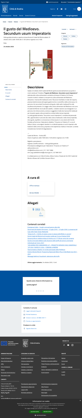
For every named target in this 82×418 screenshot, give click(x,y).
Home (4, 22)
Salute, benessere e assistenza (49, 370)
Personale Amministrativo (8, 373)
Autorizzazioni (45, 372)
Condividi (64, 29)
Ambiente (44, 367)
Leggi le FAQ (24, 390)
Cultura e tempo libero (27, 361)
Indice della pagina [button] (10, 84)
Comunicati (65, 361)
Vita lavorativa (25, 364)
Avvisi (63, 364)
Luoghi (63, 372)
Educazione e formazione (48, 358)
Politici (3, 370)
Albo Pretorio (44, 387)
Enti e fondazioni (5, 367)
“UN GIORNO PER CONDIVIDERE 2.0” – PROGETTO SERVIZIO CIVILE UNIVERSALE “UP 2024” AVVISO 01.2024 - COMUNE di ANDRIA (52, 246)
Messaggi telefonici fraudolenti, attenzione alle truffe (43, 256)
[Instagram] (64, 9)
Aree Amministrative (6, 361)
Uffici (2, 364)
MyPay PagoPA (5, 393)
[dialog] (41, 408)
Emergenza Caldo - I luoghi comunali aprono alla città (44, 227)
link (56, 408)
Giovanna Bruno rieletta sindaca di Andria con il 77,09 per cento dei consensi (51, 238)
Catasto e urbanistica (27, 370)
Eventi (63, 375)
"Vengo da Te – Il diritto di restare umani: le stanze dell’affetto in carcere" (49, 234)
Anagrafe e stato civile (27, 358)
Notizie (16, 22)
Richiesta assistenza (26, 393)
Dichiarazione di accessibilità (49, 395)
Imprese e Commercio (27, 367)
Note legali (44, 393)
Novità (10, 22)
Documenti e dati (5, 375)
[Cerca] (79, 9)
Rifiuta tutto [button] (47, 411)
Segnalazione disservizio (27, 387)
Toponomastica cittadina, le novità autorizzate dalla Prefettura (46, 250)
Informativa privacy (46, 390)
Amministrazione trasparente (49, 384)
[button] (41, 415)
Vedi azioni (72, 29)
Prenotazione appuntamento (29, 384)
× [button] (80, 400)
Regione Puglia (5, 2)
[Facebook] (56, 9)
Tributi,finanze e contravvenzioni (50, 364)
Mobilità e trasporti (26, 373)
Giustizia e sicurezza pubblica (49, 361)
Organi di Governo (6, 358)
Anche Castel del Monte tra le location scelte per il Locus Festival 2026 (49, 236)
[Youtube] (60, 9)
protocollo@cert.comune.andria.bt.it (11, 398)
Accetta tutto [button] (35, 411)
